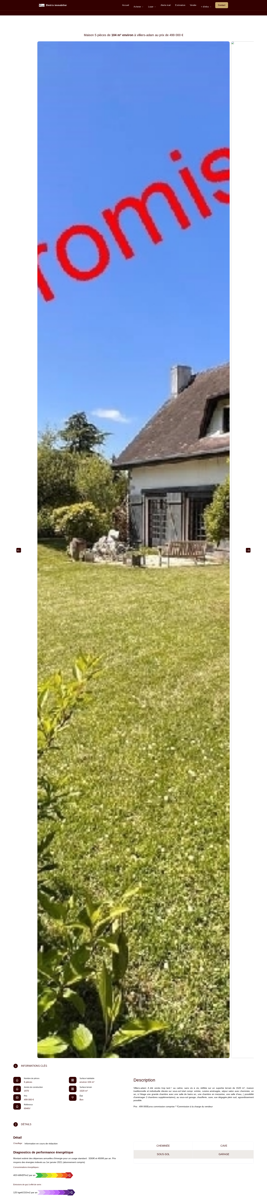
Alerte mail (166, 5)
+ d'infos (205, 7)
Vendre (193, 5)
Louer (150, 7)
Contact (221, 5)
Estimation (180, 5)
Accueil (125, 5)
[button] (19, 549)
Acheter (137, 7)
